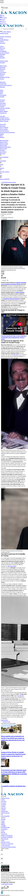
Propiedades (3, 51)
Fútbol (1, 90)
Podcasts (2, 109)
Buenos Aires (3, 66)
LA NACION (4, 182)
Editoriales (2, 82)
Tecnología (3, 103)
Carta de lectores (4, 131)
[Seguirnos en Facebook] (2, 850)
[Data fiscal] (2, 893)
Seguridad (2, 67)
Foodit (3, 20)
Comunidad (3, 72)
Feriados (2, 106)
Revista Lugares (4, 144)
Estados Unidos (4, 61)
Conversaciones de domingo (7, 132)
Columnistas (3, 83)
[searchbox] (13, 29)
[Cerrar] (23, 26)
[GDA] (5, 889)
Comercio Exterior (4, 53)
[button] (14, 102)
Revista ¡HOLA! (3, 142)
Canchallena (3, 95)
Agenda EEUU (4, 720)
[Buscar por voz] (26, 29)
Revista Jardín (3, 148)
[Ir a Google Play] (5, 868)
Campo (2, 49)
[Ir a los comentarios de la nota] (3, 272)
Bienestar (2, 74)
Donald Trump (6, 722)
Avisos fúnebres (4, 127)
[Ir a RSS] (2, 863)
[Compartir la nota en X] (3, 278)
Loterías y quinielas (5, 108)
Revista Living (3, 145)
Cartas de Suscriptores (6, 85)
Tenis (1, 93)
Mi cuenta (4, 24)
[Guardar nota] (2, 272)
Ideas (1, 135)
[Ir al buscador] (2, 10)
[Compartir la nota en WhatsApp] (3, 274)
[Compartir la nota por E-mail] (5, 278)
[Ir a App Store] (5, 871)
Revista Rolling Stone (5, 147)
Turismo (2, 101)
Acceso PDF (3, 124)
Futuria (2, 46)
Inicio (3, 15)
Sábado (2, 134)
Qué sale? (2, 116)
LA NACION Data (4, 40)
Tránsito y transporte (5, 36)
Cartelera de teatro (5, 119)
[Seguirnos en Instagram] (2, 859)
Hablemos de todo (5, 77)
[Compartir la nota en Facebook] (2, 278)
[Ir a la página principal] (14, 13)
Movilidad (2, 54)
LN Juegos (2, 100)
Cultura (2, 70)
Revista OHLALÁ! (4, 140)
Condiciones (4, 884)
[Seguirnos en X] (2, 855)
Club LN (4, 22)
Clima (1, 38)
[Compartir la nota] (2, 274)
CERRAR (2, 0)
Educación (2, 69)
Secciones (4, 17)
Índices (2, 56)
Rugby (1, 92)
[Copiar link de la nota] (2, 276)
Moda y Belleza (4, 111)
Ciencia (2, 75)
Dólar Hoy (2, 48)
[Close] (2, 788)
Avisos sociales (4, 129)
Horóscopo (3, 105)
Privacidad (10, 884)
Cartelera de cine (4, 118)
